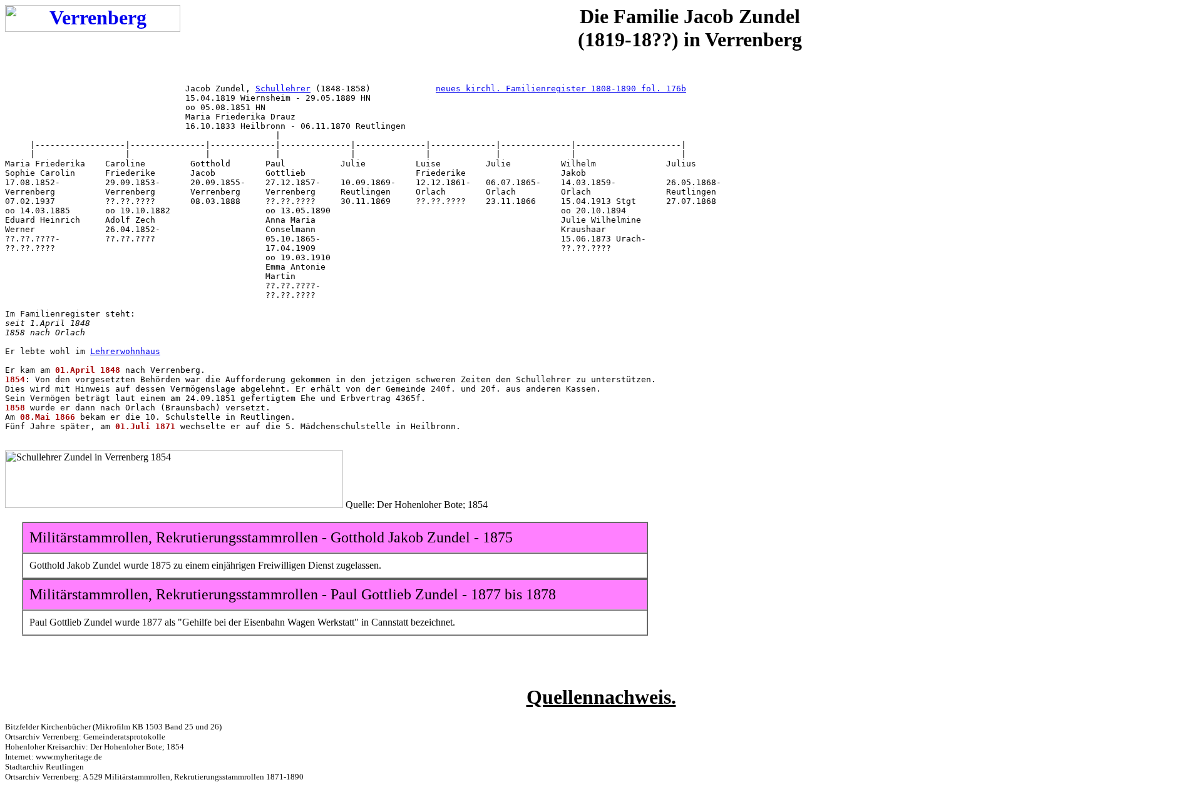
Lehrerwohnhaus (125, 351)
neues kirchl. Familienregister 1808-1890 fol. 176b (561, 88)
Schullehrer (283, 88)
